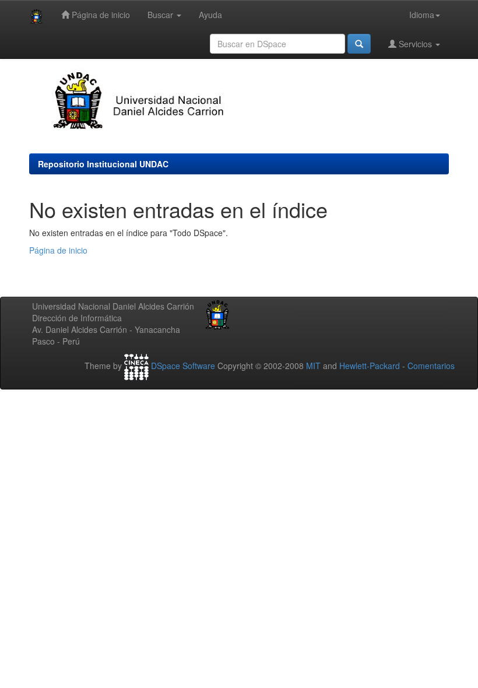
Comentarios (431, 365)
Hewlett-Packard (369, 365)
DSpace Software (183, 365)
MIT (313, 365)
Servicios (415, 44)
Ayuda (210, 14)
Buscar (161, 14)
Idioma (421, 14)
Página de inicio (99, 14)
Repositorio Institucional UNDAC (103, 164)
